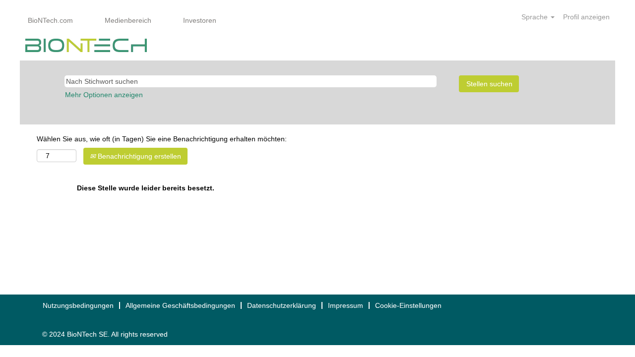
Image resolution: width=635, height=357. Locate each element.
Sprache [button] (535, 17)
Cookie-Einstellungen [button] (408, 305)
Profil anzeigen (586, 17)
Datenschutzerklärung (281, 305)
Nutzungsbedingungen (78, 305)
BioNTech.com (50, 20)
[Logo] (86, 45)
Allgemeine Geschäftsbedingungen (180, 305)
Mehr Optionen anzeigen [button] (104, 95)
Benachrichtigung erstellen (138, 156)
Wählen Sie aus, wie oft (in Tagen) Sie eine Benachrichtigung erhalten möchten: (162, 139)
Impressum (345, 305)
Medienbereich (128, 20)
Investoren (199, 20)
